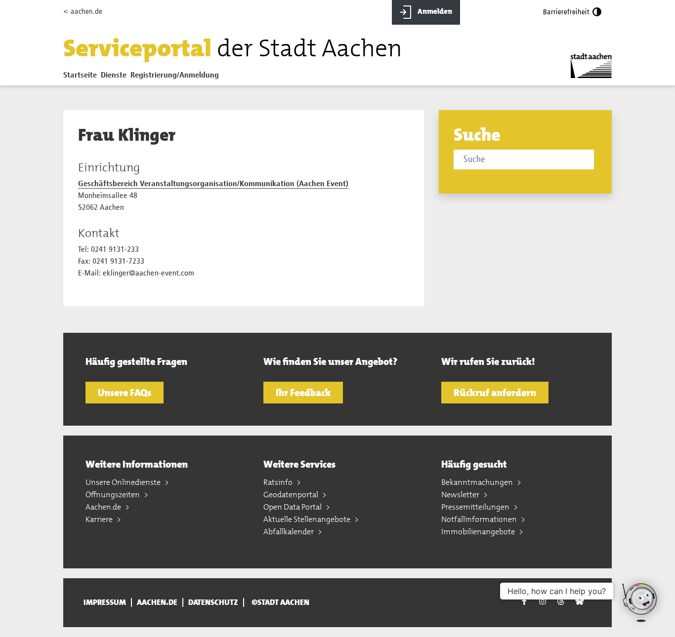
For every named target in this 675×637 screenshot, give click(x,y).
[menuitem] (82, 77)
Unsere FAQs (124, 392)
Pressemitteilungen (476, 507)
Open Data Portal (293, 507)
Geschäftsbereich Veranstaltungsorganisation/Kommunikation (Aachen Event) (213, 184)
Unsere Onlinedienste (123, 482)
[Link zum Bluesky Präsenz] (579, 601)
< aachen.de (82, 11)
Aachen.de (104, 507)
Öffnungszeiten (113, 494)
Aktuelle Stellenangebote (307, 519)
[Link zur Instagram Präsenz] (542, 601)
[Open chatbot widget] (640, 602)
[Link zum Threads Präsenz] (560, 601)
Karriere (99, 519)
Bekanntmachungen (477, 482)
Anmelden (434, 11)
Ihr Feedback (303, 392)
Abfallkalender (289, 531)
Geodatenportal (291, 494)
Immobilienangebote (478, 531)
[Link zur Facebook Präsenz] (524, 602)
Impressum (105, 602)
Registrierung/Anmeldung (174, 76)
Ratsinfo (278, 482)
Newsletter (461, 494)
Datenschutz (213, 602)
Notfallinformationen (479, 519)
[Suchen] (595, 160)
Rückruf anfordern (495, 392)
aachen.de (157, 602)
